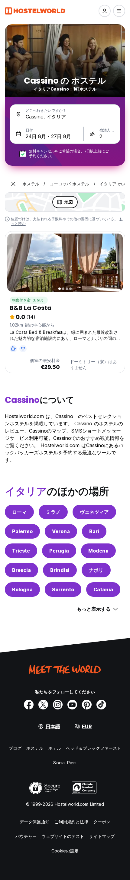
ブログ (15, 748)
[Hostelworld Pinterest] (87, 704)
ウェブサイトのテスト (62, 836)
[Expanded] (13, 184)
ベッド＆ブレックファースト (93, 748)
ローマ (19, 512)
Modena (98, 551)
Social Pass (64, 762)
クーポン (101, 821)
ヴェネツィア (94, 512)
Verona (61, 531)
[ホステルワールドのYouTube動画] (72, 704)
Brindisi (60, 570)
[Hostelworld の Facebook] (29, 704)
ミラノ (53, 512)
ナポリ (96, 570)
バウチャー (26, 836)
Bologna (22, 589)
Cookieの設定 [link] (65, 850)
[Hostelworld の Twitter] (43, 704)
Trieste (21, 551)
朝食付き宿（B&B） (28, 300)
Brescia (21, 570)
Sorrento (63, 589)
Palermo (22, 531)
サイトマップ (102, 836)
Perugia (59, 551)
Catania (103, 589)
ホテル (54, 748)
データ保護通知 (35, 821)
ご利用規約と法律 (71, 821)
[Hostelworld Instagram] (58, 704)
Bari (94, 531)
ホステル (34, 748)
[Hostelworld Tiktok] (101, 704)
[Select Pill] (105, 11)
